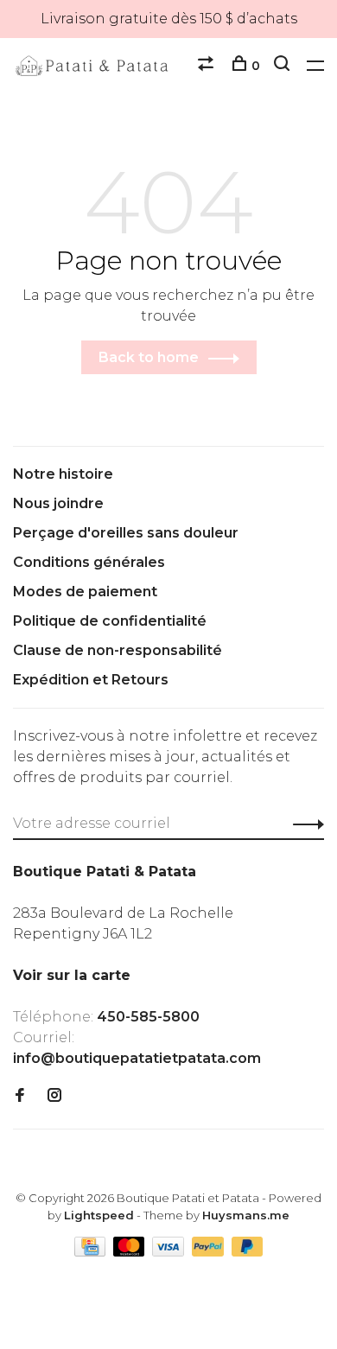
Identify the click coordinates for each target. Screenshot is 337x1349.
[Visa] (170, 1252)
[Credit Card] (91, 1252)
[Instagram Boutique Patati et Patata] (54, 1096)
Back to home (149, 357)
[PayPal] (209, 1252)
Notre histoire (63, 474)
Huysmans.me (245, 1215)
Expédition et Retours (90, 679)
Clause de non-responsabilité (117, 650)
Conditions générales (89, 562)
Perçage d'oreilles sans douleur (125, 533)
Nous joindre (58, 503)
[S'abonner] (303, 824)
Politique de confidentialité (110, 621)
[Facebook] (20, 1096)
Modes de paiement (85, 591)
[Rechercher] (284, 65)
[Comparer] (208, 65)
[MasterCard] (131, 1252)
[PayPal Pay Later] (248, 1252)
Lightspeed (99, 1215)
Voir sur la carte (71, 975)
